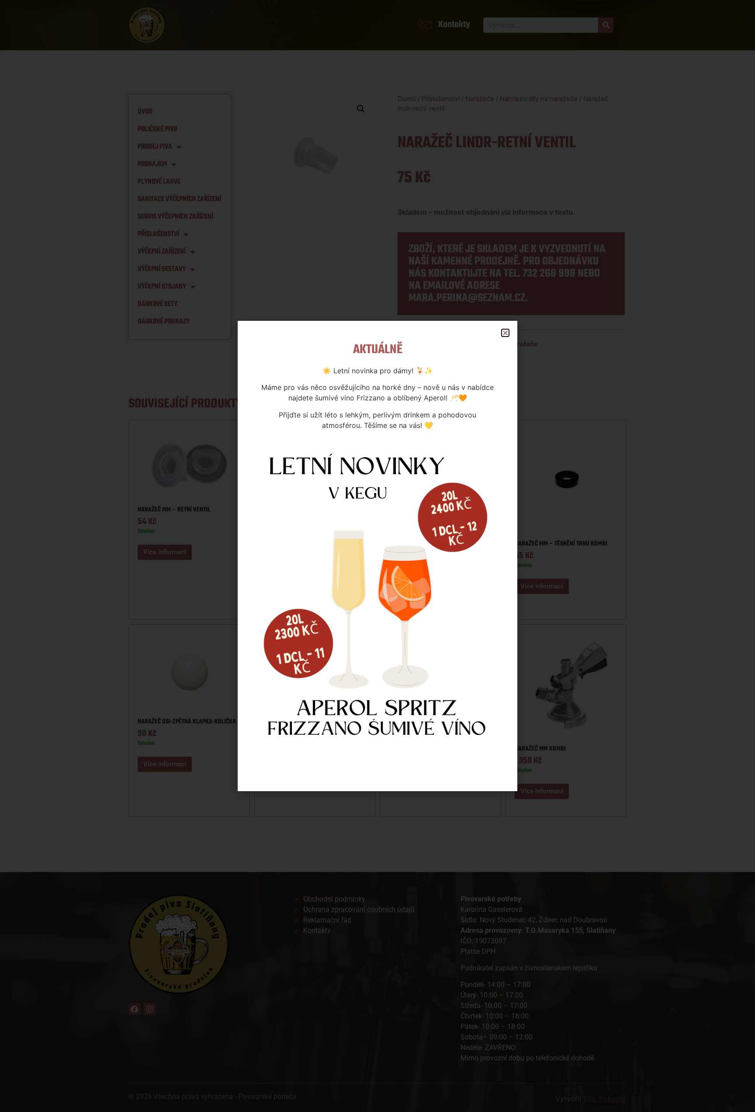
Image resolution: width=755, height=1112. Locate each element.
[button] (505, 333)
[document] (377, 556)
